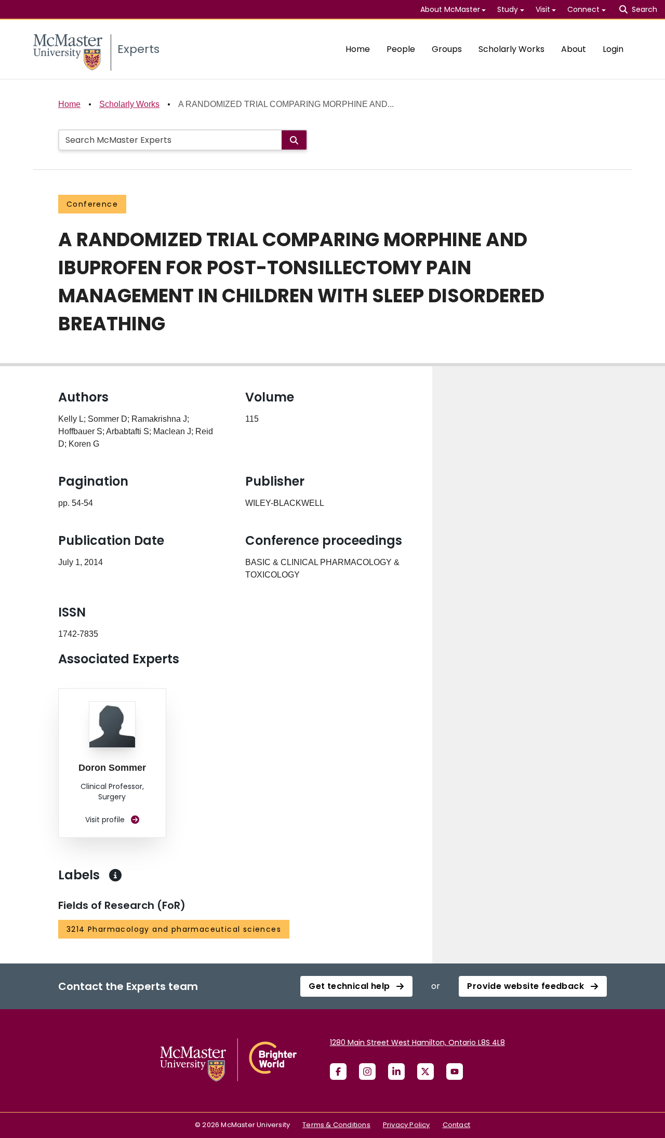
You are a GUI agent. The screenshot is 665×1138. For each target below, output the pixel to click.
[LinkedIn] (396, 1071)
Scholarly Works (511, 49)
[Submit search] (294, 140)
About (573, 49)
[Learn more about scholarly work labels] (115, 875)
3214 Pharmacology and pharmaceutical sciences (173, 929)
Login (613, 49)
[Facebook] (338, 1071)
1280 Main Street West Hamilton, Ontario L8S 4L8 (417, 1042)
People (401, 49)
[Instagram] (367, 1071)
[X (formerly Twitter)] (425, 1071)
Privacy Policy (406, 1125)
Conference (92, 204)
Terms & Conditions (336, 1125)
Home (357, 49)
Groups (447, 49)
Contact (456, 1125)
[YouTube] (454, 1071)
